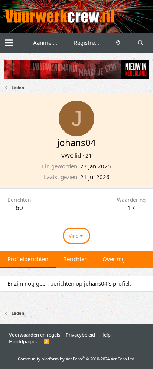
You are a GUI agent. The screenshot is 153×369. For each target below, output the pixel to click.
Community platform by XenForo (77, 359)
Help (105, 334)
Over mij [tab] (113, 259)
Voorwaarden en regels (34, 334)
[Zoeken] (141, 42)
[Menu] (8, 43)
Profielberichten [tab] (27, 259)
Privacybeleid (80, 334)
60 (19, 207)
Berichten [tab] (75, 259)
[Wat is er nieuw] (118, 42)
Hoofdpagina (23, 341)
